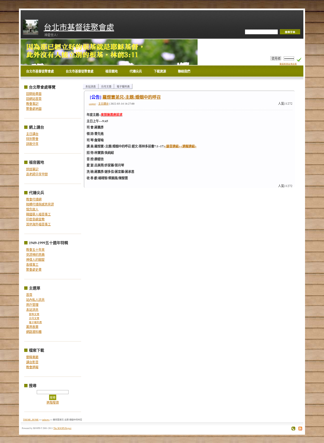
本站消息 (32, 310)
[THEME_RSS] (299, 429)
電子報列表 (35, 322)
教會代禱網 (34, 199)
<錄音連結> (172, 146)
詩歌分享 (32, 144)
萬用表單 (32, 327)
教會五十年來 (35, 249)
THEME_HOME (31, 419)
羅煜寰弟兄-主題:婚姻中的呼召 (131, 97)
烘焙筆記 (32, 169)
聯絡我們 (184, 71)
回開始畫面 (34, 94)
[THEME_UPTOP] (292, 429)
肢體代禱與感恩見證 (40, 204)
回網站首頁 (34, 99)
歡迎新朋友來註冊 (288, 63)
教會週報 (32, 367)
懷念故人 (32, 209)
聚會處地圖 (34, 109)
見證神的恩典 (35, 254)
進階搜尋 (52, 402)
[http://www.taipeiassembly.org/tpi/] (84, 51)
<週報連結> (189, 146)
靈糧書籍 (32, 357)
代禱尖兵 (136, 71)
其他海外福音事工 (38, 224)
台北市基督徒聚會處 (79, 27)
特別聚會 (32, 139)
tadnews (46, 419)
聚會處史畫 (34, 269)
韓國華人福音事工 (38, 214)
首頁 (29, 295)
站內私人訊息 (35, 300)
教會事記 (32, 104)
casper (92, 103)
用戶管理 (32, 305)
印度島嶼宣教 (35, 219)
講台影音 (32, 362)
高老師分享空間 (37, 174)
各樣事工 (32, 264)
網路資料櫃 (34, 332)
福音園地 (111, 71)
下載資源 (160, 71)
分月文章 (34, 318)
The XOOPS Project (62, 428)
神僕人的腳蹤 (35, 259)
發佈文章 (34, 314)
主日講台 (32, 134)
